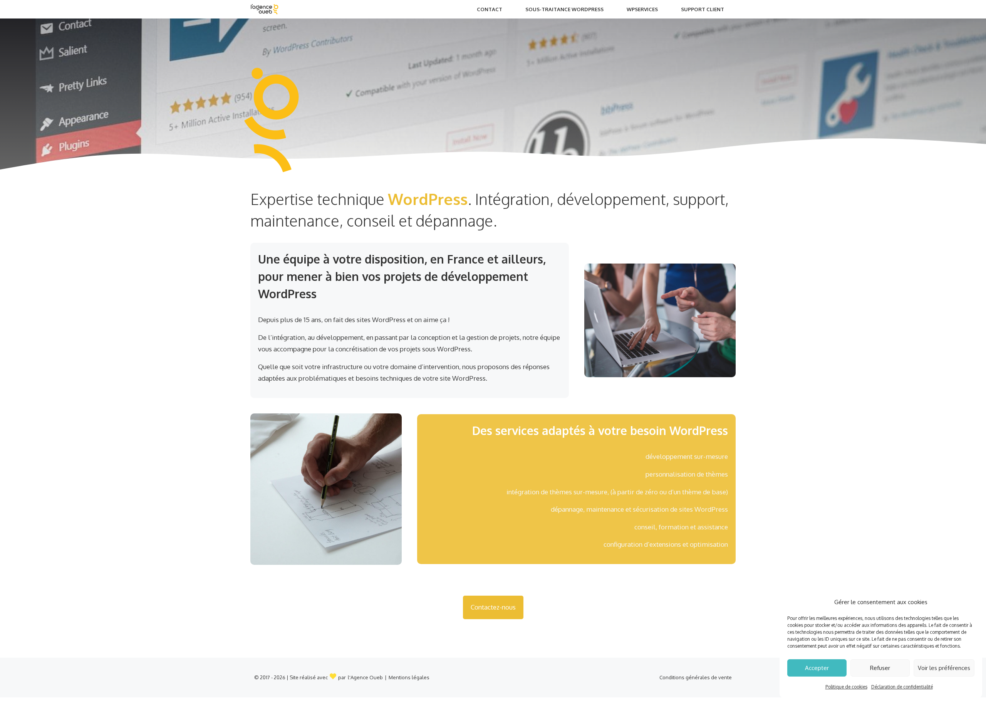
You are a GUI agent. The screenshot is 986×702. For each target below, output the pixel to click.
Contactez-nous (493, 607)
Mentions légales (409, 677)
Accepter (817, 668)
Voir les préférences (944, 668)
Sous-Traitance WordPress (564, 9)
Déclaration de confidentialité (902, 687)
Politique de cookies (846, 687)
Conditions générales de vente (695, 677)
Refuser (880, 668)
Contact (489, 9)
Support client (702, 9)
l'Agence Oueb (365, 677)
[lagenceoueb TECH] (264, 9)
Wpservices (642, 9)
